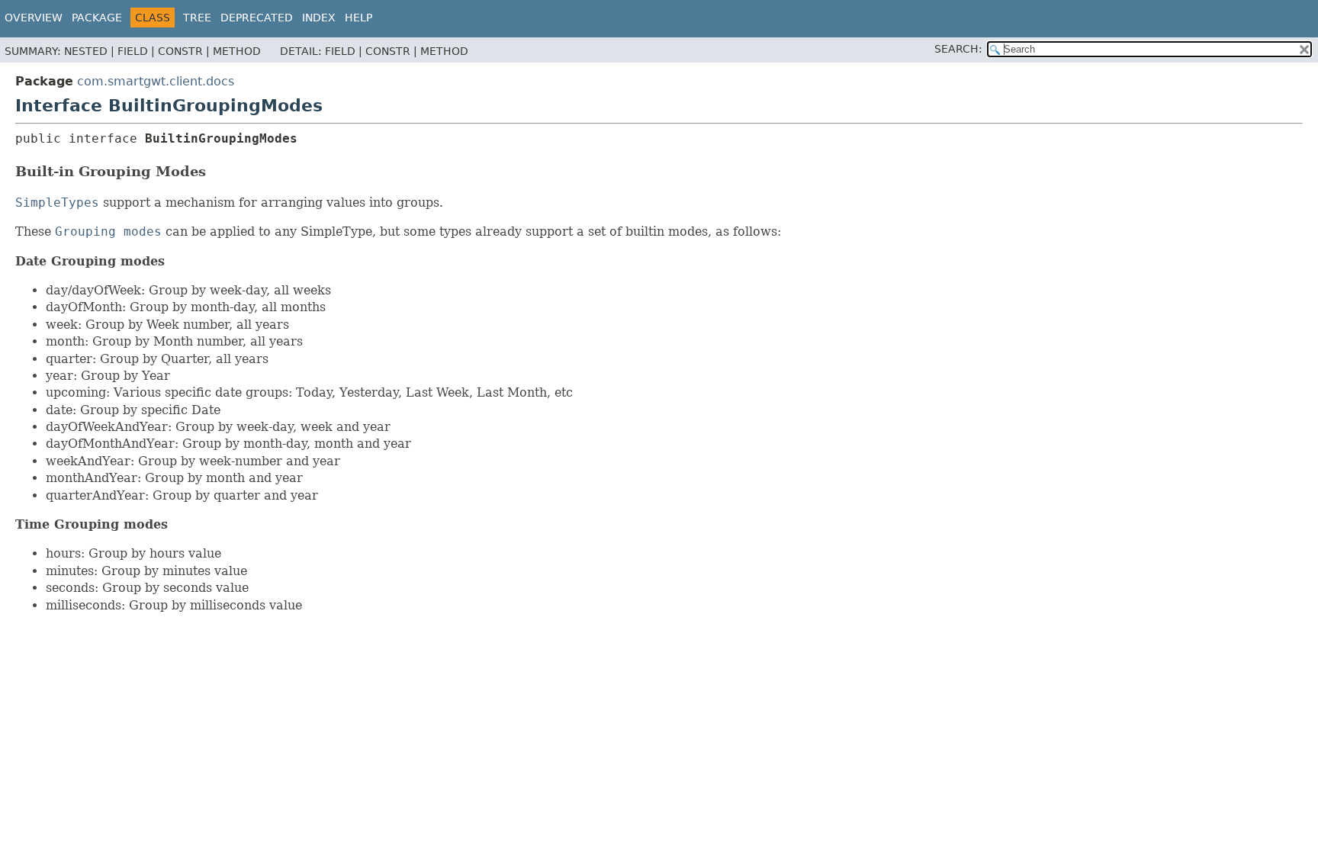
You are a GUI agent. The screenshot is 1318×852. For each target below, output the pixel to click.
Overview (34, 17)
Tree (197, 17)
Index (319, 17)
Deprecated (256, 17)
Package (97, 17)
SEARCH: (958, 49)
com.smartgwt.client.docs (155, 81)
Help (358, 17)
